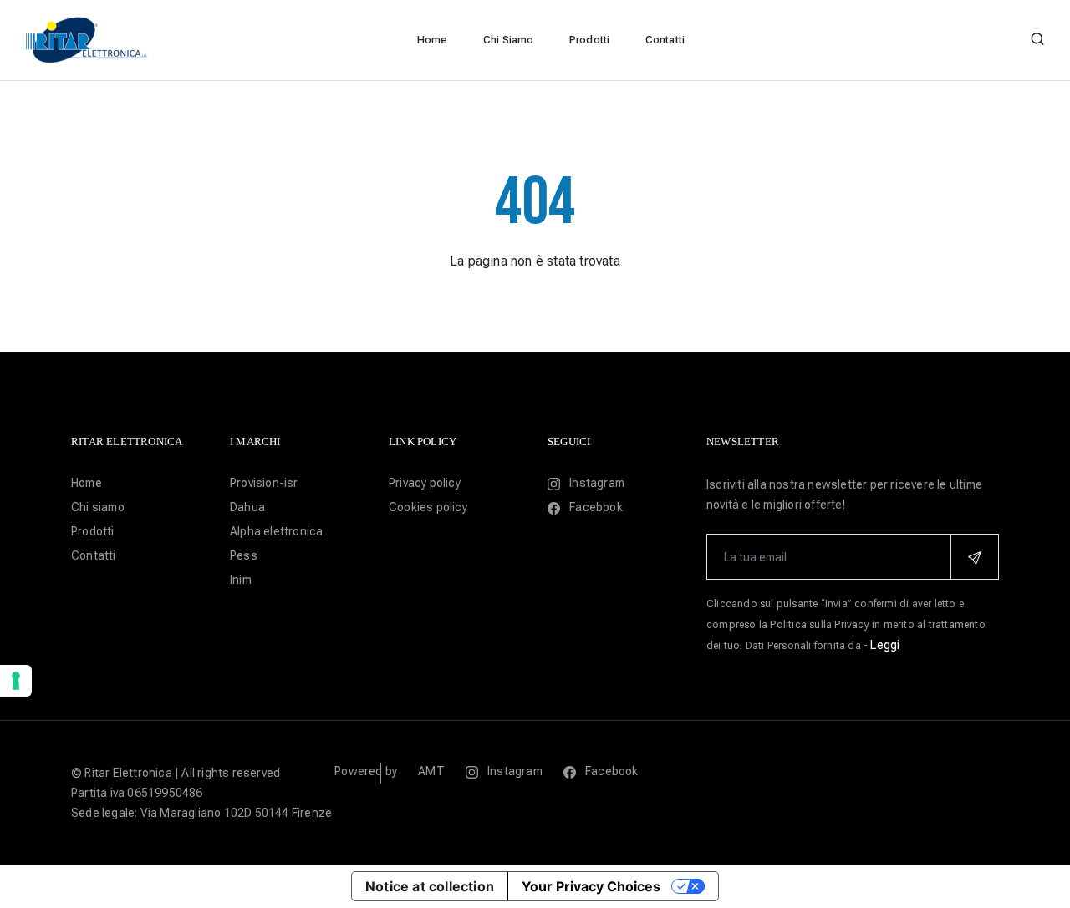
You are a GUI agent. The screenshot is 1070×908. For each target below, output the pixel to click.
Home (432, 39)
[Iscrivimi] (974, 557)
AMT (431, 771)
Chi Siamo (508, 39)
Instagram (595, 483)
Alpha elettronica (276, 531)
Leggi (884, 645)
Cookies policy (428, 507)
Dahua (247, 507)
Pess (243, 555)
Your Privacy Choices (591, 886)
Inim (241, 579)
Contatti (665, 39)
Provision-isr (264, 483)
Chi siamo (98, 507)
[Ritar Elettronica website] (87, 39)
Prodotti (589, 39)
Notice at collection (429, 886)
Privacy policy (425, 483)
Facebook (595, 507)
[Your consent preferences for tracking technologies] (16, 681)
